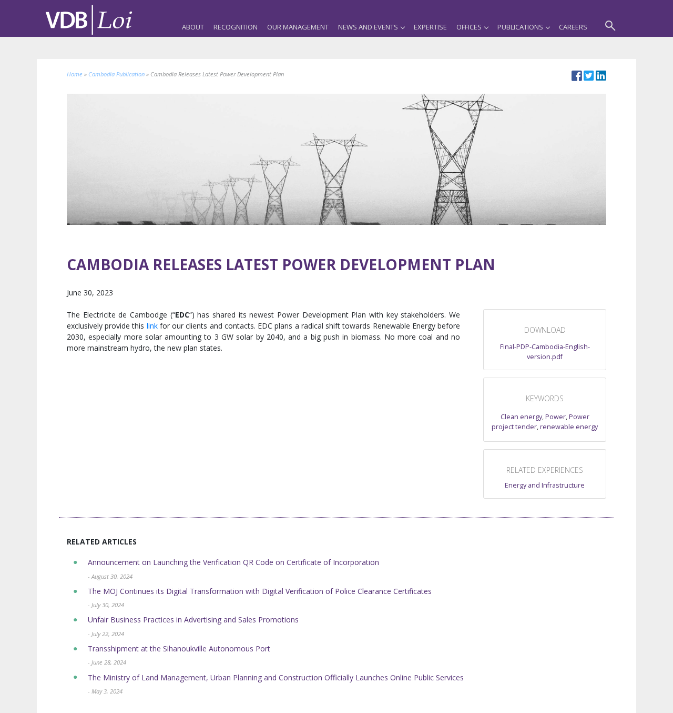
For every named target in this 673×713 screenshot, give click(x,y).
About (193, 27)
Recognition (235, 27)
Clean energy (521, 416)
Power (555, 416)
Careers (573, 27)
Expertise (430, 27)
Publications (520, 27)
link (152, 326)
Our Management (298, 27)
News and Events (368, 27)
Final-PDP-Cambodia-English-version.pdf (545, 351)
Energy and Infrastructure (545, 485)
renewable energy (569, 426)
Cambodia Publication (116, 74)
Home (75, 74)
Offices (469, 27)
